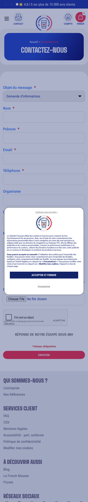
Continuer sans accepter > (46, 212)
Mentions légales (15, 429)
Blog (6, 469)
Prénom (11, 129)
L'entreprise (11, 388)
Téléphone (13, 170)
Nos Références (14, 394)
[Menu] (6, 18)
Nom (9, 108)
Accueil (34, 41)
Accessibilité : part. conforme (23, 435)
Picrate (8, 482)
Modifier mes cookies (18, 448)
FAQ (6, 416)
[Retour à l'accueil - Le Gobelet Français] (44, 23)
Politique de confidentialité (22, 441)
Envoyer (44, 355)
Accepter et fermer (44, 275)
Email (9, 149)
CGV (6, 422)
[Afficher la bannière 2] (11, 4)
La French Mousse (16, 476)
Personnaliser (44, 286)
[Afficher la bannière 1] (6, 4)
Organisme (12, 191)
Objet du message (19, 87)
